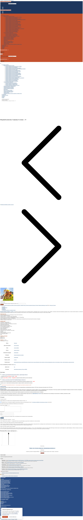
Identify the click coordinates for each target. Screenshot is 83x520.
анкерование (16, 352)
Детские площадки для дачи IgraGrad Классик (13, 21)
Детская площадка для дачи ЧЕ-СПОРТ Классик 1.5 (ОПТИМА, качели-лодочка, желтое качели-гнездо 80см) (25, 460)
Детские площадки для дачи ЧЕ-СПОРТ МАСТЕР (13, 18)
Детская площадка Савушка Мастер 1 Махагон (15, 466)
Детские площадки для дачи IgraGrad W (12, 29)
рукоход (53, 362)
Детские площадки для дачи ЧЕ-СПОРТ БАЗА (13, 23)
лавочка (43, 362)
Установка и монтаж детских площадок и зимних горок (13, 44)
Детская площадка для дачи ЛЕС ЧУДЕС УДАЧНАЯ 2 (15, 462)
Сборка (3, 47)
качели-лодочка (16, 350)
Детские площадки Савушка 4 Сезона (32, 305)
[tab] (42, 306)
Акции (3, 48)
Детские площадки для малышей (11, 33)
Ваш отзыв (2, 411)
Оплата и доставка (5, 95)
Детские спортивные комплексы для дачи (12, 85)
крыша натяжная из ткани (37, 362)
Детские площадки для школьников (11, 34)
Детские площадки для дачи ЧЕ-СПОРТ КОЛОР (13, 25)
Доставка (3, 308)
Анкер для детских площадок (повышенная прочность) (42, 448)
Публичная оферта (3, 506)
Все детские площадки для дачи (9, 16)
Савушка (15, 343)
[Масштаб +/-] (0, 517)
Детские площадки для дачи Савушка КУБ (12, 27)
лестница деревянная (48, 362)
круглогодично (16, 345)
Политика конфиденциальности (5, 505)
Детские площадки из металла (9, 39)
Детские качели (6, 43)
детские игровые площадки (4, 496)
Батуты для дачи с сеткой (8, 90)
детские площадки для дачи (4, 491)
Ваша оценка (2, 405)
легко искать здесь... (4, 3)
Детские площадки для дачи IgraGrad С (12, 26)
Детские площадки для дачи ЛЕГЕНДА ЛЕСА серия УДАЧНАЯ (15, 19)
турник (61, 362)
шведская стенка (71, 362)
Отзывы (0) (4, 309)
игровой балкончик (24, 362)
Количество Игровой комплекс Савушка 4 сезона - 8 (9, 303)
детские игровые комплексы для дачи (6, 493)
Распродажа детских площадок (9, 37)
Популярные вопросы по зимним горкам (8, 310)
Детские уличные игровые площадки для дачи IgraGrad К (15, 28)
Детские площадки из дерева (8, 38)
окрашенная (16, 357)
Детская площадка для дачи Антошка (15, 464)
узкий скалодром (65, 362)
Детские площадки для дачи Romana (11, 31)
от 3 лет (15, 359)
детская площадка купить (4, 492)
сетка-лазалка (57, 362)
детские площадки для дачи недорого (6, 495)
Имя (1, 413)
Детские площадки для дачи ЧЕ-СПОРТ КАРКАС (13, 76)
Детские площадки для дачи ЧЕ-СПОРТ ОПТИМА (13, 17)
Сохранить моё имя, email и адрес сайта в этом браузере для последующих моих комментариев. (17, 416)
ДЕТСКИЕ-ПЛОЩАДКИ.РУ (6, 1)
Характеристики (4, 307)
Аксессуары (6, 40)
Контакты (3, 46)
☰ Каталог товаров (5, 15)
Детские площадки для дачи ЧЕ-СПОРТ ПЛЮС (13, 22)
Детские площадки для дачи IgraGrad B (12, 72)
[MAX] (2, 8)
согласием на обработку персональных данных (40, 402)
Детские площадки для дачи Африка (11, 67)
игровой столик (30, 362)
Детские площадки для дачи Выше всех (12, 30)
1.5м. (15, 364)
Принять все (5, 516)
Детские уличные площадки (8, 32)
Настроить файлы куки (12, 516)
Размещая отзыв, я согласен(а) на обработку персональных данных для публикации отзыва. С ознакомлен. (26, 402)
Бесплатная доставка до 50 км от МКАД (20, 369)
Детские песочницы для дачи (8, 41)
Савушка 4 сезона (53, 305)
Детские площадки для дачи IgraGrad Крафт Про (13, 24)
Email (1, 414)
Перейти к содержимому (4, 0)
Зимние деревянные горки (8, 42)
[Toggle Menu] (0, 63)
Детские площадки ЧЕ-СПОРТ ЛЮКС (12, 20)
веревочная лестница (17, 362)
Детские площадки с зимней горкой (11, 35)
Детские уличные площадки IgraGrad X (12, 81)
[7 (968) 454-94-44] (2, 7)
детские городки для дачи (4, 494)
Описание (3, 306)
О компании (4, 45)
